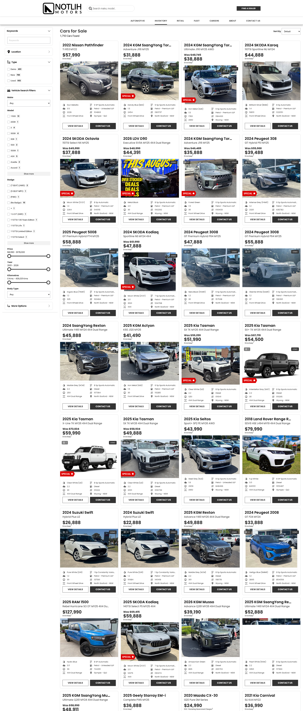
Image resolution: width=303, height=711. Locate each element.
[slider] (9, 256)
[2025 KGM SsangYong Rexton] (271, 637)
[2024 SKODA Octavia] (89, 178)
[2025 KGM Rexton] (211, 548)
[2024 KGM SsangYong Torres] (150, 80)
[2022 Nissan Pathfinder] (89, 80)
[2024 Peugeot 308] (271, 178)
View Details (75, 126)
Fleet (197, 20)
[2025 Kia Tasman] (211, 365)
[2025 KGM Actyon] (150, 361)
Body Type (12, 288)
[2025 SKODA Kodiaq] (150, 641)
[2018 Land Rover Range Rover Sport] (271, 454)
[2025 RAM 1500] (89, 637)
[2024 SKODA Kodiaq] (150, 271)
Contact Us (253, 20)
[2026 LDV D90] (150, 178)
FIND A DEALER (249, 8)
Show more (29, 174)
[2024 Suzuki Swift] (89, 548)
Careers (214, 20)
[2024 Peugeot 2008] (271, 548)
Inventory (161, 20)
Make (10, 97)
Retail (180, 20)
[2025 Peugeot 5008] (89, 267)
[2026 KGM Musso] (211, 637)
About (232, 20)
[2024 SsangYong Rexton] (89, 361)
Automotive (138, 20)
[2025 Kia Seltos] (211, 454)
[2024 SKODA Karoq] (271, 80)
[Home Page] (62, 8)
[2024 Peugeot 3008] (211, 267)
